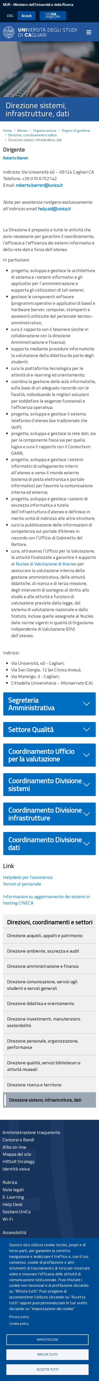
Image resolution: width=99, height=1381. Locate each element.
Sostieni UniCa (16, 1211)
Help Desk (13, 1204)
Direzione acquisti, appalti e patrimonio (44, 935)
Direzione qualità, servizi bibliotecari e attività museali (43, 1066)
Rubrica (10, 1182)
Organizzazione (44, 130)
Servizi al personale (22, 883)
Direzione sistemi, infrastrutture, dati (45, 1099)
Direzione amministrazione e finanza (42, 966)
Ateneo (22, 130)
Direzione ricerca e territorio (34, 1084)
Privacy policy (19, 1316)
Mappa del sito (17, 1154)
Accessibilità (14, 1232)
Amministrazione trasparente (31, 1132)
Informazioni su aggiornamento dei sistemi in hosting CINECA (46, 899)
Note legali (13, 1189)
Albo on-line (14, 1147)
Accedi (26, 15)
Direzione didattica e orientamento (40, 1003)
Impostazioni (47, 1339)
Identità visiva (16, 1168)
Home (7, 130)
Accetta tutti (47, 1369)
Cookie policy (19, 1323)
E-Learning (13, 1197)
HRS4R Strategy (19, 1161)
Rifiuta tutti (47, 1354)
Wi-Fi (8, 1219)
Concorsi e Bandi (18, 1139)
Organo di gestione (76, 130)
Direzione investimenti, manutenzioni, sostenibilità (44, 1022)
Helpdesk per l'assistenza (28, 877)
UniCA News (53, 15)
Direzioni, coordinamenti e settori (32, 135)
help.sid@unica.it (54, 208)
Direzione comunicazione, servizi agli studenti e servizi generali (42, 985)
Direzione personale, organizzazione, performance (42, 1044)
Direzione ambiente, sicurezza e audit (43, 951)
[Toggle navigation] (90, 32)
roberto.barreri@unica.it (39, 185)
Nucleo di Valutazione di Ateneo (46, 563)
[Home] (40, 31)
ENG (10, 15)
